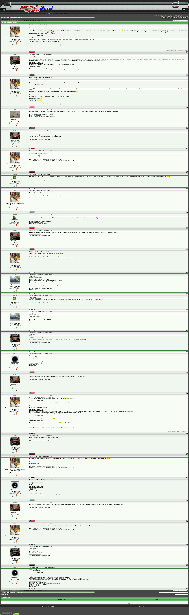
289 (51, 311)
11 (15, 17)
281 (51, 150)
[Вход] (175, 7)
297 (51, 502)
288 (51, 295)
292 (51, 374)
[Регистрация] (175, 3)
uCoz (144, 606)
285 (51, 230)
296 (51, 479)
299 (51, 546)
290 (51, 332)
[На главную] (36, 12)
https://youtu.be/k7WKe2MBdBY (36, 482)
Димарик (15, 54)
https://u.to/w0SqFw (70, 398)
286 (51, 251)
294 (51, 435)
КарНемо (11, 19)
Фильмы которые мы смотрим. (28, 20)
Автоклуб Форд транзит (5, 20)
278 (51, 77)
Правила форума (178, 15)
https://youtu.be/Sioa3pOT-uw (35, 552)
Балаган (21, 20)
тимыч (15, 353)
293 (51, 395)
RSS (52, 13)
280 (51, 130)
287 (51, 274)
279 (51, 109)
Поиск (184, 15)
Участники (171, 15)
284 (51, 214)
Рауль (15, 24)
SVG (15, 109)
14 (19, 17)
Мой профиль (156, 15)
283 (51, 190)
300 (54, 567)
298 (51, 523)
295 (51, 456)
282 (51, 174)
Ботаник (15, 174)
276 (54, 24)
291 (51, 353)
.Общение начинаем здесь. (14, 20)
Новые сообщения (164, 15)
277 (54, 54)
